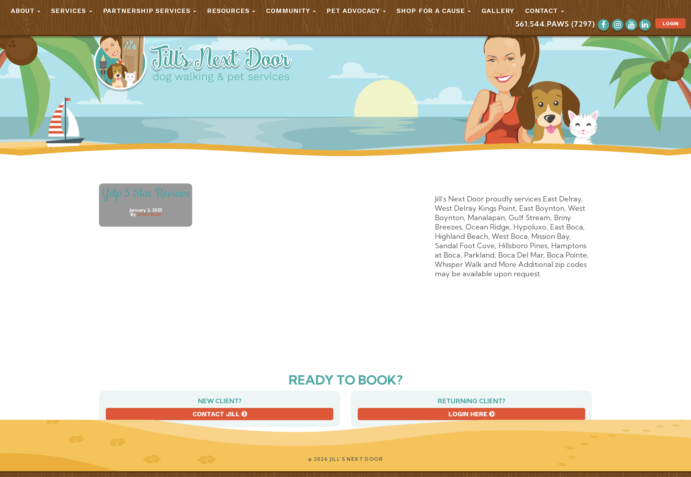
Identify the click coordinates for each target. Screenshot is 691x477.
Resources (229, 10)
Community (289, 10)
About (24, 10)
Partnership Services (148, 10)
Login (670, 23)
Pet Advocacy (354, 10)
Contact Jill (217, 414)
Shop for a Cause (432, 10)
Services (69, 10)
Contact (542, 10)
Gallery (498, 10)
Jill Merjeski (149, 214)
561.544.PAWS (542, 23)
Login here (468, 414)
